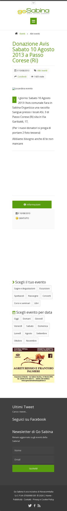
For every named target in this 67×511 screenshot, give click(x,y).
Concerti (47, 295)
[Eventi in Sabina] (33, 3)
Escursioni (45, 288)
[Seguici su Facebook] (34, 505)
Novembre (31, 340)
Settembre (41, 333)
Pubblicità (17, 499)
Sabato (30, 326)
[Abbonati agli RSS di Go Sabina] (39, 505)
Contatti (27, 499)
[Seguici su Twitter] (30, 505)
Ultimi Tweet (23, 406)
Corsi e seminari (22, 303)
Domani (27, 318)
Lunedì (17, 333)
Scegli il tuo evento (30, 282)
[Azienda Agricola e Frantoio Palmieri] (33, 382)
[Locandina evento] (33, 88)
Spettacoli (19, 295)
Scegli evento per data (33, 312)
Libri (36, 303)
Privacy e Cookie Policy (43, 499)
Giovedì (39, 318)
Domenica (43, 326)
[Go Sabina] (16, 33)
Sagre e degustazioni (24, 288)
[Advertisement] (33, 175)
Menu (33, 21)
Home (48, 495)
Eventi (22, 33)
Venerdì (18, 326)
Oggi (16, 318)
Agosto (28, 333)
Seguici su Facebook (29, 419)
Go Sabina (18, 491)
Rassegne (33, 295)
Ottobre (18, 340)
